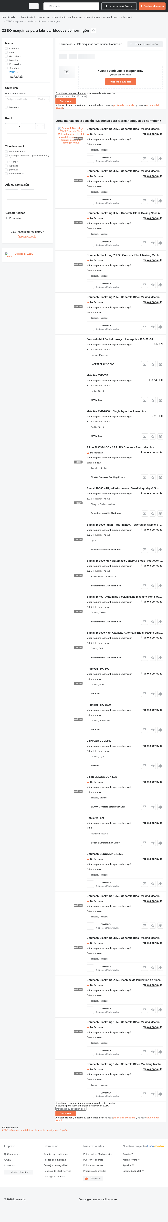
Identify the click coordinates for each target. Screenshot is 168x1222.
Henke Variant (95, 818)
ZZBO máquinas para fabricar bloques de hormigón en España (35, 1130)
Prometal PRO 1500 (99, 704)
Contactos (9, 1165)
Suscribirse (66, 101)
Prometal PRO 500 (98, 668)
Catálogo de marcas (54, 1176)
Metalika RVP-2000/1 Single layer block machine (116, 411)
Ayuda (7, 1159)
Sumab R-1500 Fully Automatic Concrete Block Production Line (126, 560)
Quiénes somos (12, 1154)
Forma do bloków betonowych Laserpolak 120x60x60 (120, 339)
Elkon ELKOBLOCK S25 (102, 776)
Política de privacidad (55, 1159)
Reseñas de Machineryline (57, 1171)
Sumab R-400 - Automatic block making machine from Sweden (125, 596)
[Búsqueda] (47, 6)
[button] (153, 159)
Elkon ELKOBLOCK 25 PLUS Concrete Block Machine (120, 447)
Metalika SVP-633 (97, 375)
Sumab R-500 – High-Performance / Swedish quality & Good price (127, 488)
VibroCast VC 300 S (99, 740)
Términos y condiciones (56, 1154)
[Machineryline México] (13, 6)
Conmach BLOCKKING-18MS (105, 854)
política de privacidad (124, 105)
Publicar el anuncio (120, 81)
